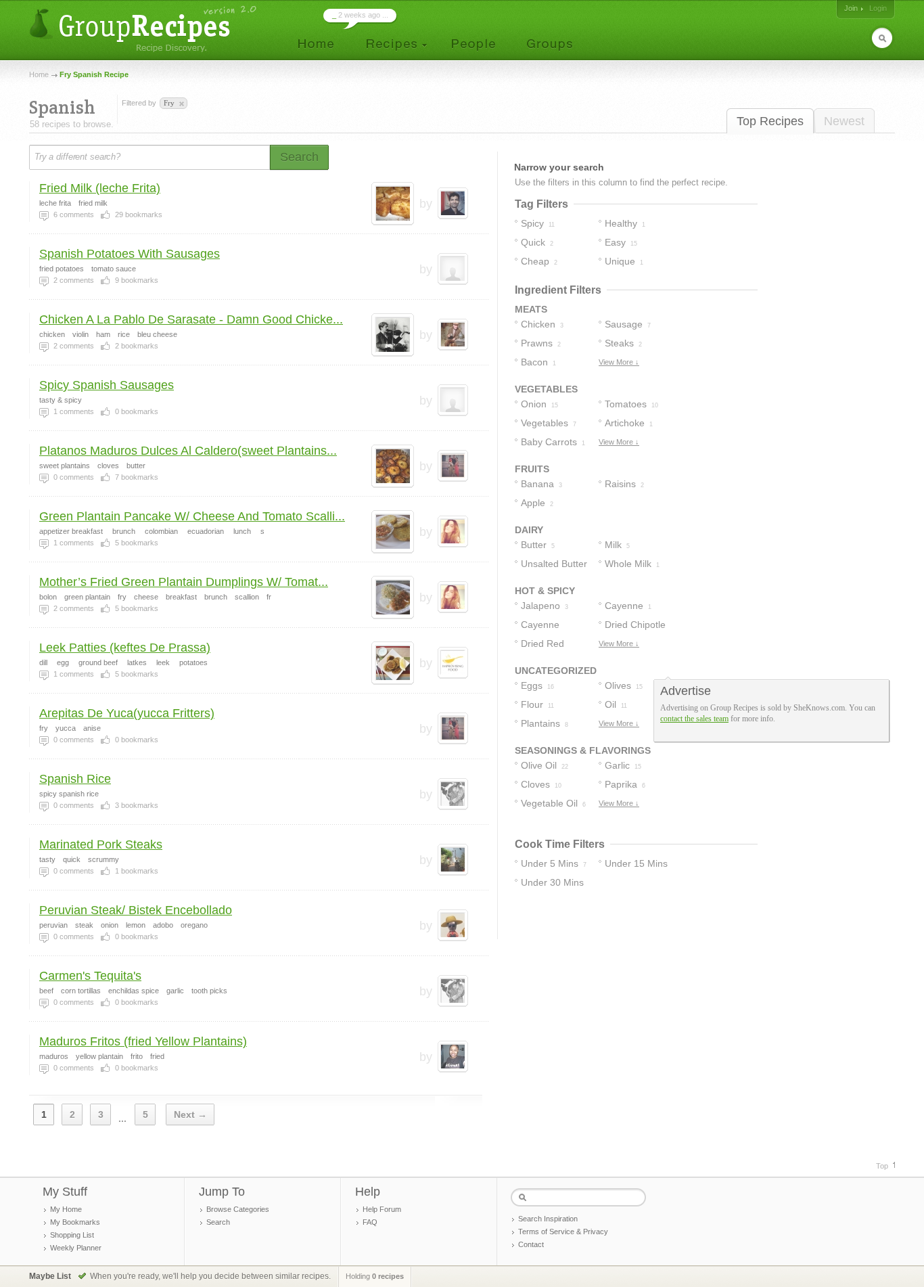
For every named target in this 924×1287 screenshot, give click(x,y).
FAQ (370, 1222)
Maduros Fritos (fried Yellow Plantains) (143, 1041)
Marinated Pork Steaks (100, 844)
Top (882, 1166)
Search (218, 1222)
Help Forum (382, 1209)
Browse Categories (237, 1209)
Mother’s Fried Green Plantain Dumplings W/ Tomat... (183, 582)
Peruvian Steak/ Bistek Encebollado (135, 910)
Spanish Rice (75, 779)
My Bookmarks (75, 1222)
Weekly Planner (75, 1248)
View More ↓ (619, 362)
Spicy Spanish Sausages (106, 385)
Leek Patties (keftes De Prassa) (124, 647)
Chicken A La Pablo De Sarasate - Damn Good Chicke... (191, 319)
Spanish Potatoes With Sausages (129, 254)
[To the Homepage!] (144, 29)
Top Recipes (770, 121)
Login (878, 8)
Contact (531, 1244)
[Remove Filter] (181, 104)
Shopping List (72, 1235)
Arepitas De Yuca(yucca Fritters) (126, 713)
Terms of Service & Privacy (563, 1231)
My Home (66, 1209)
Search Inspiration (548, 1219)
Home (39, 74)
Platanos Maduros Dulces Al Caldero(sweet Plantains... (188, 450)
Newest (844, 121)
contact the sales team (694, 718)
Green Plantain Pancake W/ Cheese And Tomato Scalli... (192, 516)
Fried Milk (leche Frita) (99, 188)
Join (851, 8)
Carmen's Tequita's (90, 976)
